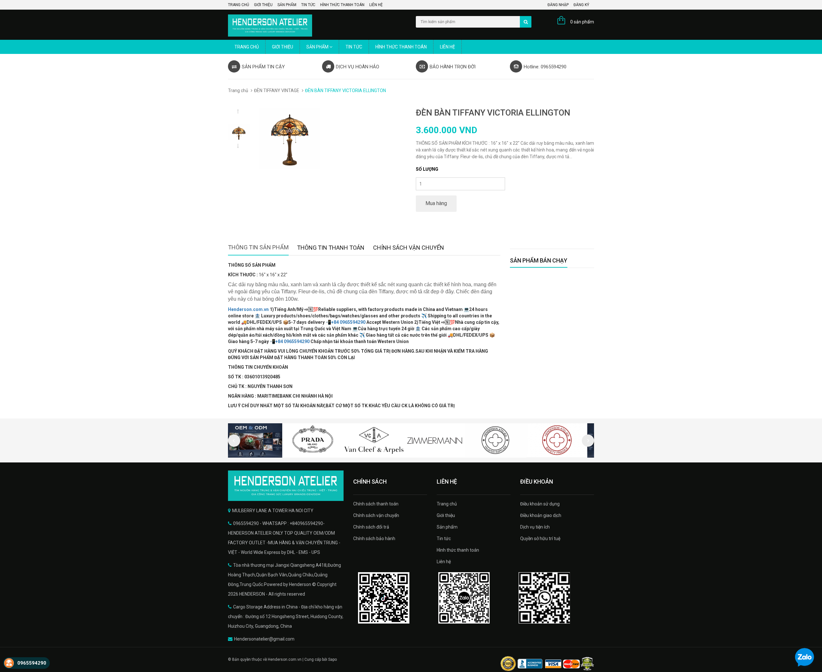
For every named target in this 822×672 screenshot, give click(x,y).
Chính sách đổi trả (371, 527)
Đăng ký (581, 5)
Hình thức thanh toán (342, 5)
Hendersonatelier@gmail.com (264, 639)
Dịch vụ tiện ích (535, 527)
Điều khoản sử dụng (540, 503)
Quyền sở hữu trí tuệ (540, 538)
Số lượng (427, 169)
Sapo (332, 659)
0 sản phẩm (582, 21)
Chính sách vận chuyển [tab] (408, 247)
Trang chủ (238, 5)
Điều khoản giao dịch (540, 515)
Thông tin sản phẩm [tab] (258, 247)
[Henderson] (286, 485)
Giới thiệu (263, 5)
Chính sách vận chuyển (376, 515)
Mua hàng (436, 203)
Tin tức (308, 5)
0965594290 (31, 663)
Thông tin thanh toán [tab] (330, 247)
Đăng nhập (558, 5)
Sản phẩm (286, 5)
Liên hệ (376, 5)
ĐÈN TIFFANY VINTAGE (276, 90)
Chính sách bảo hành (374, 538)
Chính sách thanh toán (375, 503)
